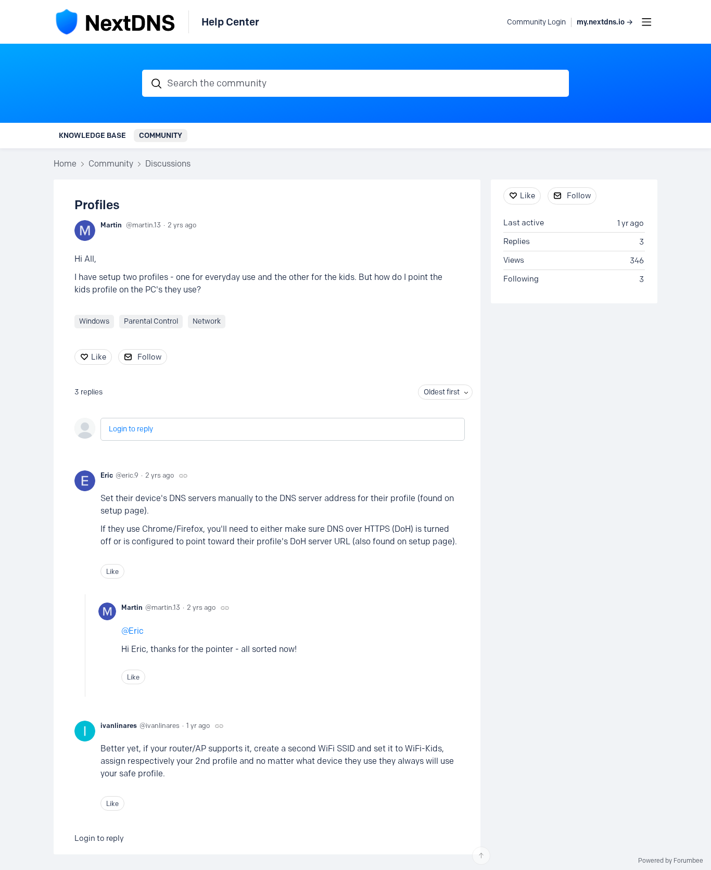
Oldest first (442, 392)
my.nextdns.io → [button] (605, 22)
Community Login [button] (536, 22)
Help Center (230, 22)
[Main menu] (646, 21)
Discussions (168, 164)
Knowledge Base (92, 135)
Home (65, 164)
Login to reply (131, 429)
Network (207, 321)
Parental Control (151, 321)
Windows (94, 321)
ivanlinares (118, 725)
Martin (111, 225)
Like (98, 357)
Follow (149, 357)
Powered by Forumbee (670, 860)
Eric (106, 475)
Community (160, 135)
